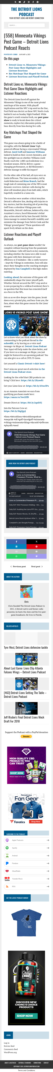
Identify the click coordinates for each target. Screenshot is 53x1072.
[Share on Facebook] (16, 541)
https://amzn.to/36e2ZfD (16, 397)
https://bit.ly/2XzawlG (32, 380)
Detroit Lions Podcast (36, 346)
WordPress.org (10, 1052)
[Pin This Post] (36, 546)
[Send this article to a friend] (16, 551)
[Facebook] (33, 1)
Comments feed (11, 1049)
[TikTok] (24, 1)
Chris (15, 54)
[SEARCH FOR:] (26, 24)
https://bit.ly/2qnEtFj (31, 402)
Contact (46, 1063)
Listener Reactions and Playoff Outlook (28, 76)
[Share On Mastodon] (36, 556)
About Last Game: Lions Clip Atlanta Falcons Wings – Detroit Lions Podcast (25, 670)
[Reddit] (38, 1)
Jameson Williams (35, 151)
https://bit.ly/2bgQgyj (15, 411)
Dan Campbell (23, 268)
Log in (6, 1043)
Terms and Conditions (26, 1070)
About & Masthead (10, 1063)
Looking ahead (11, 277)
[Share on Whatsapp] (16, 556)
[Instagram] (29, 1)
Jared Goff (17, 151)
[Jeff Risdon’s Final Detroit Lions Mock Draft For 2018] (26, 713)
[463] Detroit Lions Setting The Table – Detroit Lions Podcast (25, 694)
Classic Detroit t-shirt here (31, 363)
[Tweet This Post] (36, 541)
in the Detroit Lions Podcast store (24, 370)
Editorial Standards (24, 1063)
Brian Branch (29, 181)
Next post (35, 566)
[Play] (26, 323)
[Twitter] (15, 1)
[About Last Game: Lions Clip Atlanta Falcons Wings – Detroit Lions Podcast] (26, 663)
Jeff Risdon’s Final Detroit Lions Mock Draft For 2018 (24, 719)
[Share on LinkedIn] (16, 546)
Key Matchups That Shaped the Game (27, 73)
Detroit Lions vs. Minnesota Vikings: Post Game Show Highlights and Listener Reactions (27, 67)
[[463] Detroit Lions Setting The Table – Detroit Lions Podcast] (26, 688)
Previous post (19, 566)
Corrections (37, 1063)
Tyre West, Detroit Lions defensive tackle (26, 647)
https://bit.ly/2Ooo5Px (37, 385)
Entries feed (9, 1046)
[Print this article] (36, 551)
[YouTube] (20, 1)
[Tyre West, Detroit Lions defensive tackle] (26, 643)
